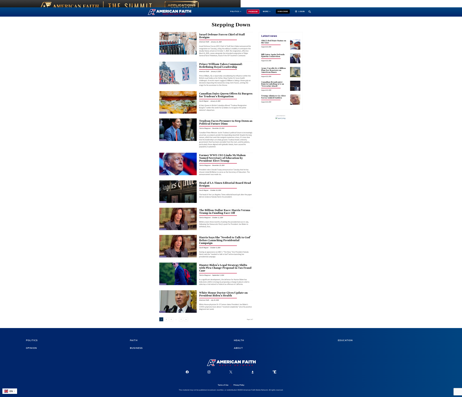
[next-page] (186, 319)
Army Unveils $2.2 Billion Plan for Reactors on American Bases (273, 70)
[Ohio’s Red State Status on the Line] (295, 44)
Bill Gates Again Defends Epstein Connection (273, 55)
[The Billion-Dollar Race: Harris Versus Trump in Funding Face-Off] (178, 219)
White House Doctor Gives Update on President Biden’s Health (223, 294)
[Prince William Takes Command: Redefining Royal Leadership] (178, 73)
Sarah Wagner (204, 101)
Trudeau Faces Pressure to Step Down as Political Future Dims (225, 122)
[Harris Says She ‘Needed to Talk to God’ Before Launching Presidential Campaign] (178, 246)
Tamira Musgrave (204, 128)
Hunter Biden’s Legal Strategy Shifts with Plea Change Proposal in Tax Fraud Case (225, 268)
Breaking (163, 53)
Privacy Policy (239, 385)
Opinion (31, 348)
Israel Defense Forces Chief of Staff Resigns (222, 36)
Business (136, 348)
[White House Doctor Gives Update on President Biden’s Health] (178, 301)
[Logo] (173, 12)
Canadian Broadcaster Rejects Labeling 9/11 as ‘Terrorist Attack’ (272, 84)
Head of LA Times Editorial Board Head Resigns (225, 184)
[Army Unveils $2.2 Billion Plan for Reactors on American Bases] (295, 72)
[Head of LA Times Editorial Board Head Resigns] (178, 191)
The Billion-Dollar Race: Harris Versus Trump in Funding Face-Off (224, 212)
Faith (134, 340)
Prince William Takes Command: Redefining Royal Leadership (220, 66)
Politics (162, 312)
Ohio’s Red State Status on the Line (273, 42)
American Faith (204, 42)
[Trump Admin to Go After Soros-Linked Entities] (295, 99)
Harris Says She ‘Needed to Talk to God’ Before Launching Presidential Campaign (225, 240)
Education (345, 340)
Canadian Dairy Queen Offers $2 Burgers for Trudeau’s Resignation (225, 95)
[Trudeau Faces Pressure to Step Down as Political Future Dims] (178, 129)
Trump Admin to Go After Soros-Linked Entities (273, 97)
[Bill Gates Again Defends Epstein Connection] (295, 58)
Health (239, 340)
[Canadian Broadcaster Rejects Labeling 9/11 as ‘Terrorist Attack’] (295, 86)
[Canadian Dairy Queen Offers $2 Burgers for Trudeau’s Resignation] (178, 102)
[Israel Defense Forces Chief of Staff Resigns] (178, 43)
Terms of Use (223, 385)
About (238, 348)
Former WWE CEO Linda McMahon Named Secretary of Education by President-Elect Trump (222, 158)
